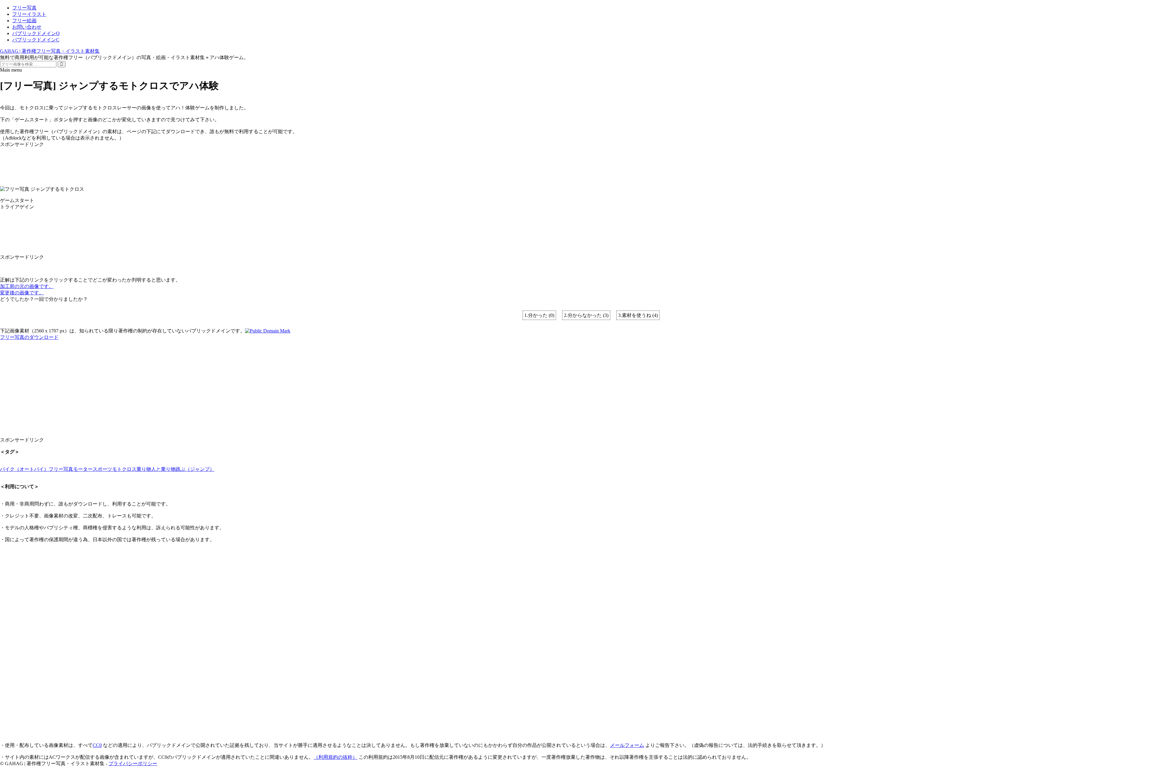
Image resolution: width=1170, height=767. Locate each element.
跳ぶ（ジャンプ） (195, 469)
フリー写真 (24, 7)
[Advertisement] (183, 161)
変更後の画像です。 (22, 292)
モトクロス (124, 469)
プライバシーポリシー (132, 763)
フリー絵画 (24, 20)
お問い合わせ (26, 27)
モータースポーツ (92, 469)
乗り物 (143, 469)
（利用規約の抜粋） (335, 757)
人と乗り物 (163, 469)
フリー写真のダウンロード (29, 337)
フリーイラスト (29, 14)
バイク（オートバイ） (24, 469)
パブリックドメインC (35, 39)
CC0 (97, 745)
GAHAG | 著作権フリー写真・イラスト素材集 (50, 51)
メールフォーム (627, 745)
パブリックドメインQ (36, 33)
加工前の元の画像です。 (27, 286)
